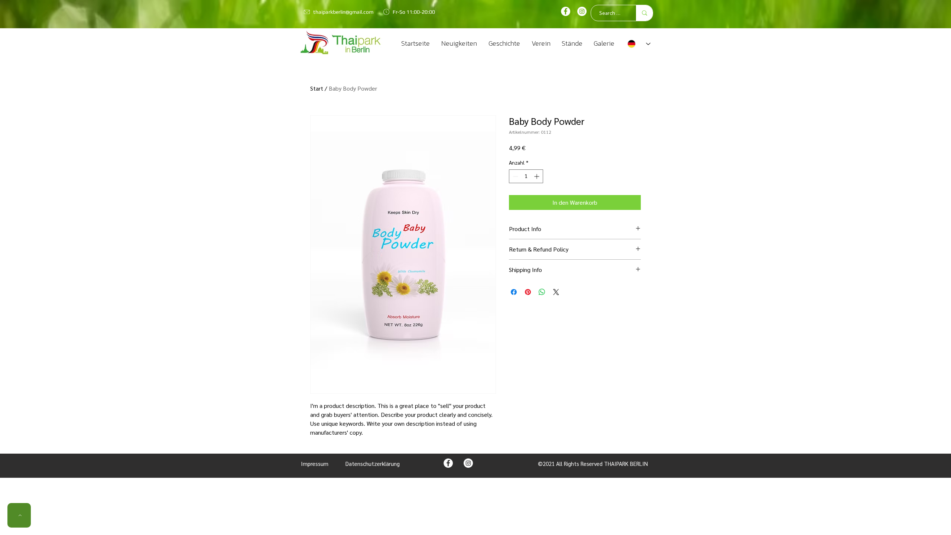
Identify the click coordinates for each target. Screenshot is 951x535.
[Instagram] (582, 11)
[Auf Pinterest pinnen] (527, 292)
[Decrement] (514, 176)
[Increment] (537, 176)
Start (316, 88)
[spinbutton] (526, 176)
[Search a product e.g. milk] (644, 13)
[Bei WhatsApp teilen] (542, 292)
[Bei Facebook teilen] (513, 292)
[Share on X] (556, 292)
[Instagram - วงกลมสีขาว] (468, 463)
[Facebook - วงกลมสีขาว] (565, 11)
